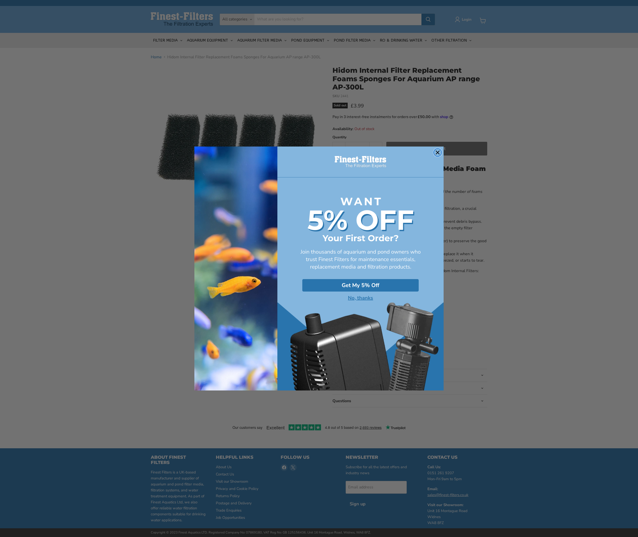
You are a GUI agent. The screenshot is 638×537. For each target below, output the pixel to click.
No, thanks (360, 298)
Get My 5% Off (360, 285)
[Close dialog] (438, 152)
